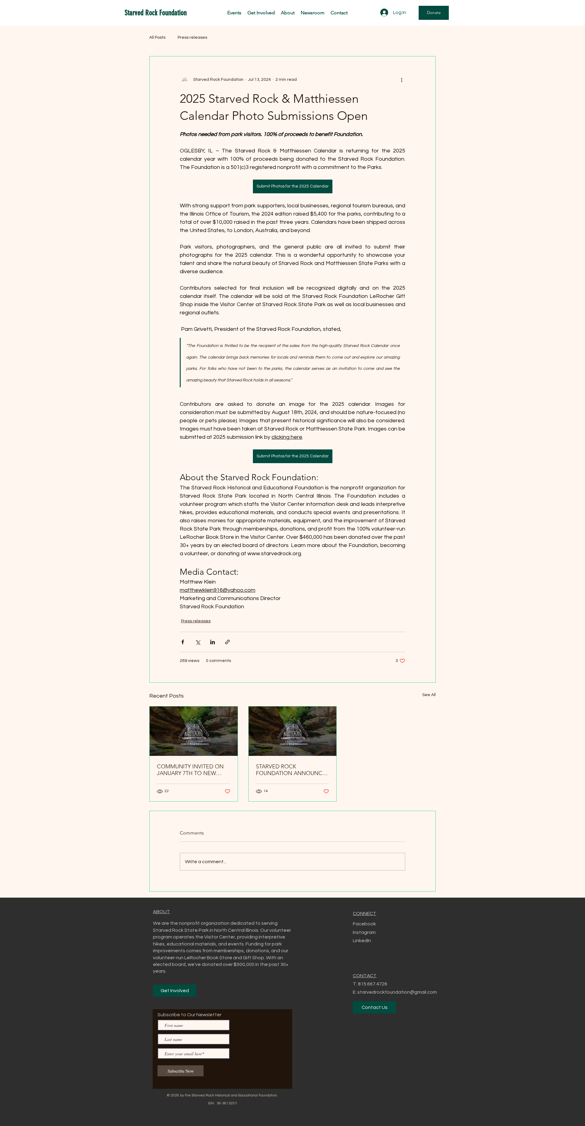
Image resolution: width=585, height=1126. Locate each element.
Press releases (192, 37)
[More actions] (401, 79)
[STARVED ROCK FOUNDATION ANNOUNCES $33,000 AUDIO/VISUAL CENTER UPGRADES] (293, 731)
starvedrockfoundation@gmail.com (397, 992)
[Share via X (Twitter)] (197, 642)
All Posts (157, 37)
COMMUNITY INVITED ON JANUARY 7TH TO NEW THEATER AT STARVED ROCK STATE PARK (193, 770)
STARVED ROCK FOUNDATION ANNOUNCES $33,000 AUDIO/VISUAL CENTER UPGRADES (292, 770)
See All (429, 695)
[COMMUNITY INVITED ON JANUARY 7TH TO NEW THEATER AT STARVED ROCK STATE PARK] (194, 731)
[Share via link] (227, 642)
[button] (261, 13)
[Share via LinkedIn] (212, 642)
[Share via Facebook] (183, 642)
